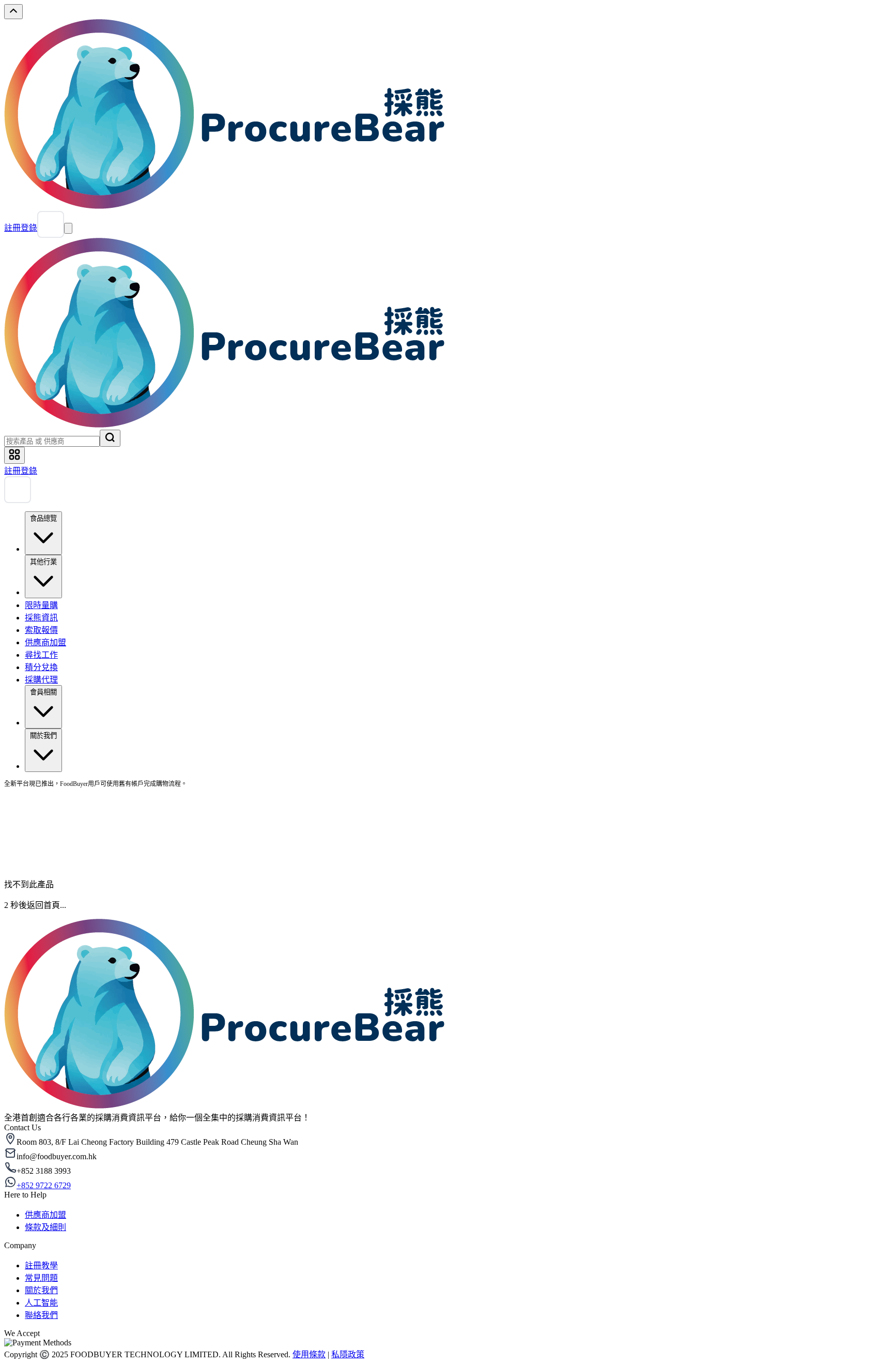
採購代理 (41, 679)
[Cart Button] (50, 224)
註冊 (12, 227)
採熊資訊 (41, 617)
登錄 (29, 227)
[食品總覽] (43, 548)
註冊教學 (41, 1265)
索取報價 (41, 630)
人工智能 (41, 1302)
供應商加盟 (45, 642)
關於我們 (43, 735)
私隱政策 (347, 1354)
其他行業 (43, 562)
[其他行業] (43, 592)
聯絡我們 (41, 1315)
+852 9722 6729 (44, 1185)
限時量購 (41, 605)
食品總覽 (43, 518)
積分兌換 (41, 667)
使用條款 (309, 1354)
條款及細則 (45, 1227)
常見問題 (41, 1278)
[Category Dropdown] (14, 455)
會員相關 (43, 692)
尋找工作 (41, 654)
